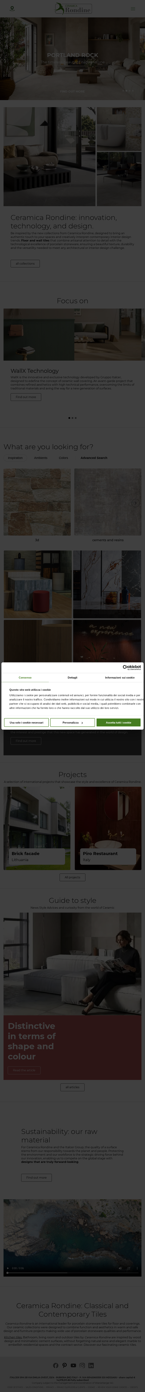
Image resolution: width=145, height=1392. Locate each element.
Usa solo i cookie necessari (26, 722)
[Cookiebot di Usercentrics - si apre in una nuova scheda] (125, 667)
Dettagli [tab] (72, 677)
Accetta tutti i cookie (118, 722)
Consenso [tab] (25, 677)
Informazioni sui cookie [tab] (119, 677)
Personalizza (71, 722)
